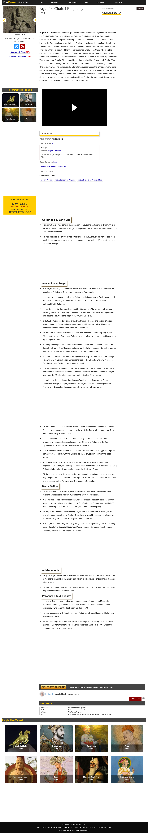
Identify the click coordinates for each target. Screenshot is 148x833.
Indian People (46, 180)
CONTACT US (93, 827)
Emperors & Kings (18, 52)
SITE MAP (58, 827)
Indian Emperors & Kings (65, 180)
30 (53, 143)
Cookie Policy (68, 827)
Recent (83, 824)
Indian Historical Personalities (90, 180)
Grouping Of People (71, 824)
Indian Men (62, 166)
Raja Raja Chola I (55, 150)
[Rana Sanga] (10, 115)
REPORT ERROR (135, 699)
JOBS (109, 827)
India (55, 162)
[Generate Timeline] (53, 687)
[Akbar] (28, 115)
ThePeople (15, 2)
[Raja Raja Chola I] (10, 100)
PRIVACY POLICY (81, 827)
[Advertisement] (78, 23)
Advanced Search (111, 12)
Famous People (67, 830)
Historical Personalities (18, 56)
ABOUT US (103, 827)
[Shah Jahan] (28, 100)
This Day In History (45, 827)
